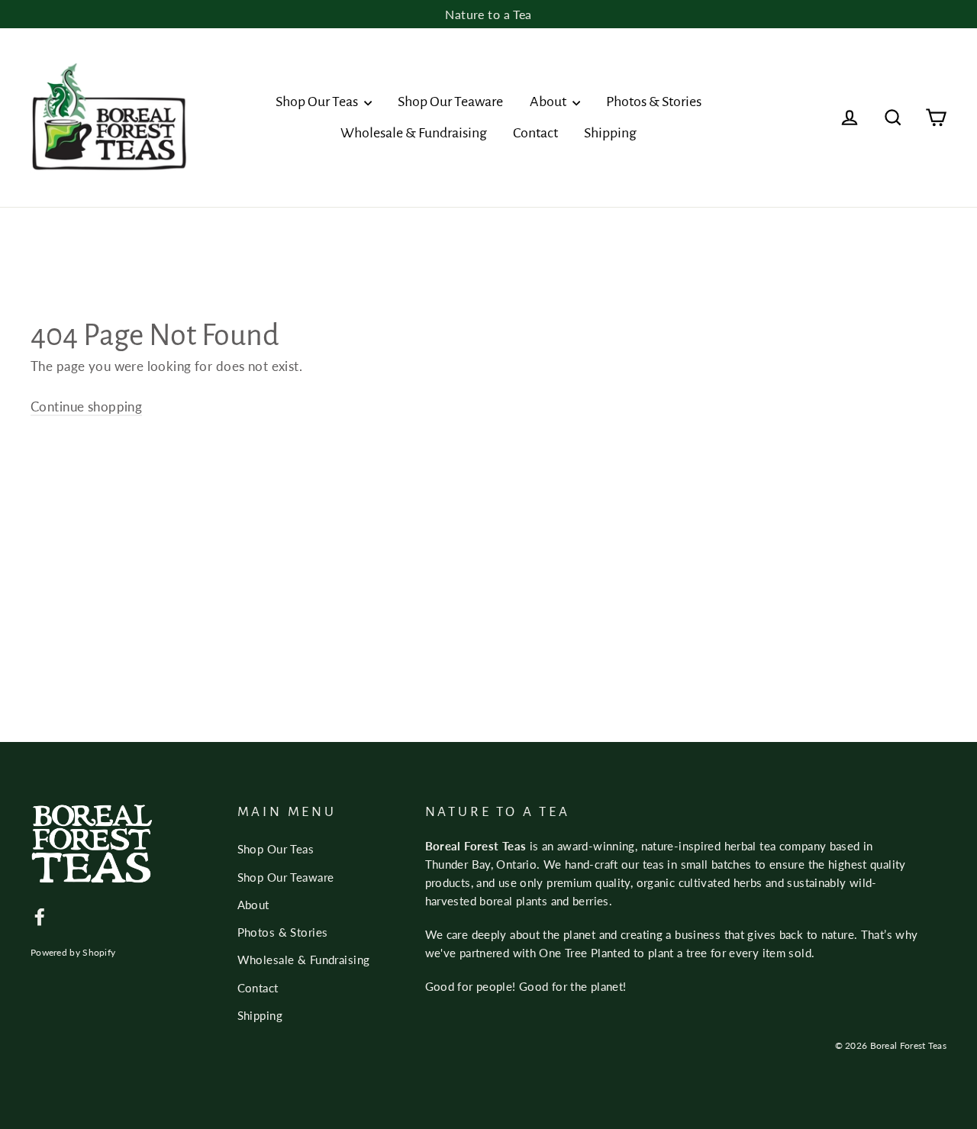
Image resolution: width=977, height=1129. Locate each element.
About (549, 101)
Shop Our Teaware (450, 101)
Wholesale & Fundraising (413, 132)
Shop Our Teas (318, 101)
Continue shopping (86, 406)
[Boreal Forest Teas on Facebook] (40, 915)
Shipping (610, 132)
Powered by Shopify (73, 952)
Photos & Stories (653, 101)
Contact (535, 132)
